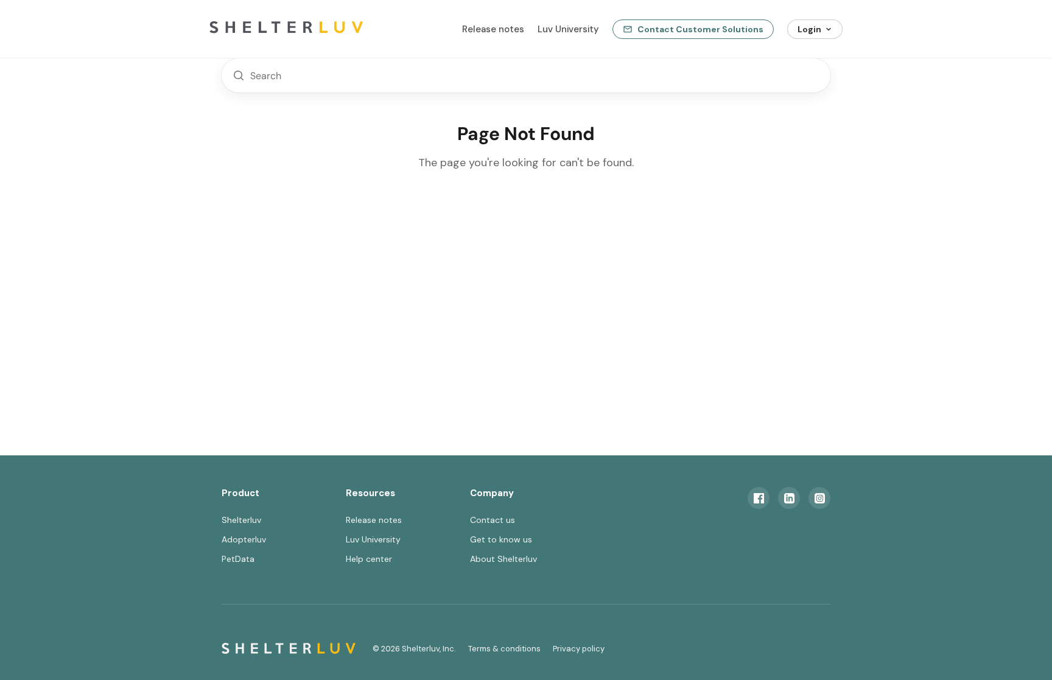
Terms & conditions (504, 648)
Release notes (493, 29)
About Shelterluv (503, 558)
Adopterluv (244, 539)
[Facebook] (759, 498)
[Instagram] (819, 498)
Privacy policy (579, 648)
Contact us (492, 519)
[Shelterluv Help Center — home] (306, 29)
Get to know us (501, 539)
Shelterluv (241, 519)
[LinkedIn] (789, 498)
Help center (369, 558)
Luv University (568, 29)
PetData (238, 558)
